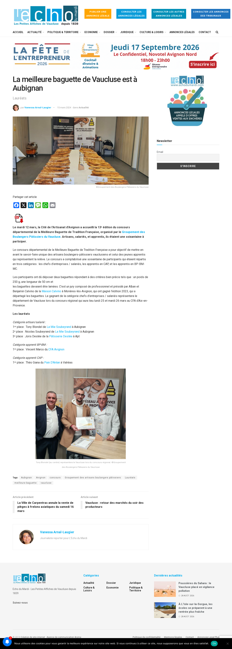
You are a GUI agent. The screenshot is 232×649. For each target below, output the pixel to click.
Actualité (34, 32)
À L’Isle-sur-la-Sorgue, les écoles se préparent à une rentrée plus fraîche (195, 607)
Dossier (109, 32)
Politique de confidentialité (146, 637)
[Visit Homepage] (46, 14)
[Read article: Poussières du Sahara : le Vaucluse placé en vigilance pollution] (165, 589)
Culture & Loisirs (151, 32)
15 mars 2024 (64, 107)
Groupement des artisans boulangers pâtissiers (93, 477)
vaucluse (46, 483)
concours (55, 477)
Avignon (40, 477)
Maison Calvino (51, 291)
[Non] (227, 643)
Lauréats (130, 477)
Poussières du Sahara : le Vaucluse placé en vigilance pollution (196, 587)
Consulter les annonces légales (131, 13)
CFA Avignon (56, 349)
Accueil (18, 32)
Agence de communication (60, 637)
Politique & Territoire (62, 32)
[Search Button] (217, 32)
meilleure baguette (25, 483)
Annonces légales (182, 32)
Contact (205, 32)
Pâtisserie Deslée (60, 336)
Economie (91, 32)
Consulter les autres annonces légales (168, 13)
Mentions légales (173, 637)
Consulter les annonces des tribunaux (211, 13)
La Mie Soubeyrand (59, 327)
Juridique (127, 32)
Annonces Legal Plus (208, 637)
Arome (77, 637)
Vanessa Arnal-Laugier (37, 107)
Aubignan (26, 477)
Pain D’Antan (52, 362)
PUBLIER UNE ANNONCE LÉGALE (97, 13)
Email (160, 151)
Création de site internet (33, 637)
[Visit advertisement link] (116, 58)
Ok (214, 643)
